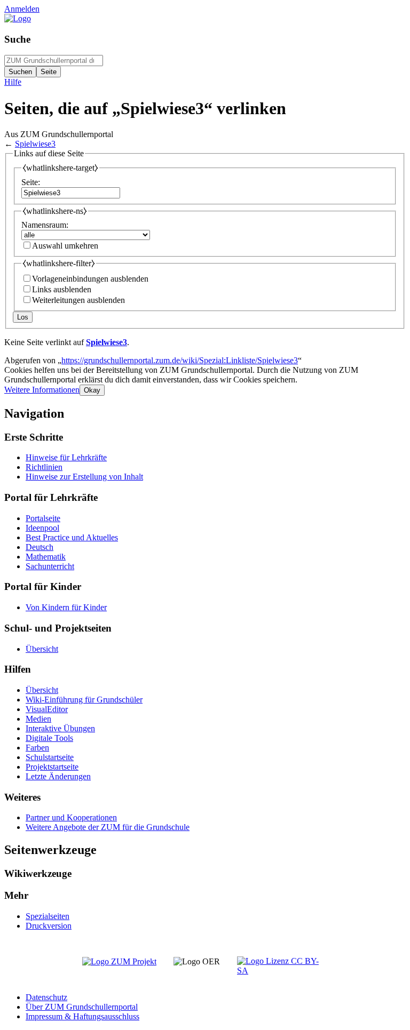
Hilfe (12, 81)
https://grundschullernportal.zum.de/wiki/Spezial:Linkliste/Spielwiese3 (179, 360)
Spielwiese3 (35, 143)
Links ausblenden (61, 289)
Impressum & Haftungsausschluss (82, 1016)
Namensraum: (44, 224)
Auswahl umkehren (65, 245)
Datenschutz (46, 997)
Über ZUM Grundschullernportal (82, 1006)
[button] (42, 389)
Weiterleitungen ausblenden (78, 300)
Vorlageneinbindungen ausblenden (90, 278)
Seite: (30, 182)
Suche (17, 39)
